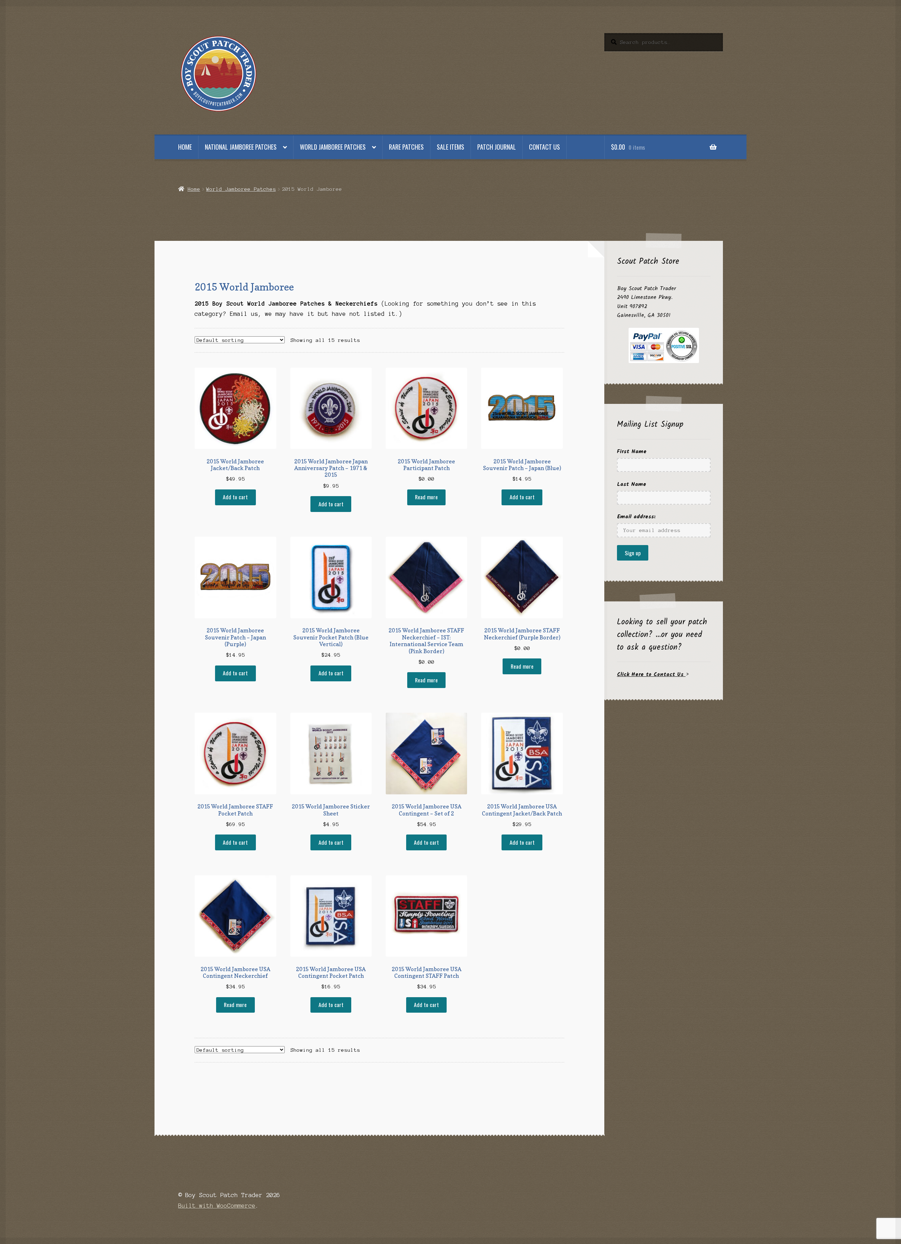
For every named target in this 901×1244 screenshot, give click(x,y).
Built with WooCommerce (217, 1205)
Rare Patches (406, 146)
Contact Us (544, 146)
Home (185, 146)
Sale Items (450, 146)
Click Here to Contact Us (651, 674)
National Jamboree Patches (241, 146)
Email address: (636, 516)
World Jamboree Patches (333, 146)
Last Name (631, 484)
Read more (426, 497)
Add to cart (235, 497)
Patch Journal (496, 146)
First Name (632, 451)
